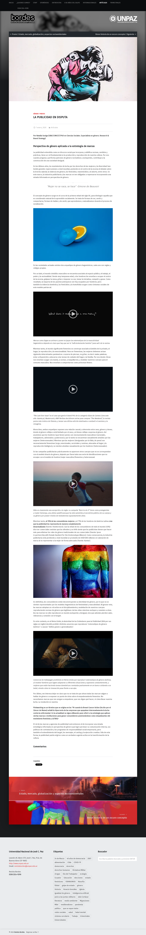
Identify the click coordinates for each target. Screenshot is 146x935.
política (57, 908)
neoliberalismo (66, 905)
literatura (58, 901)
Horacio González (70, 889)
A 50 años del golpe (72, 3)
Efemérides (44, 3)
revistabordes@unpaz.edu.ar (25, 866)
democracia (59, 866)
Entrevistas (56, 3)
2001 (89, 859)
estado (88, 878)
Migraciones (84, 901)
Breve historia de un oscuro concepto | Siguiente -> (115, 34)
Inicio (11, 3)
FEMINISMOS (71, 882)
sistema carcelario (62, 916)
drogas (57, 874)
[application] (73, 314)
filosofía (81, 882)
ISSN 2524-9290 (18, 8)
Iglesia (81, 889)
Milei (56, 905)
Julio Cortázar (83, 897)
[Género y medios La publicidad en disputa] (73, 38)
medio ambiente (70, 901)
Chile (69, 862)
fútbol (57, 885)
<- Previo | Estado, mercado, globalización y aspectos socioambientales (38, 34)
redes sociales (60, 912)
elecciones (78, 878)
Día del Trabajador (70, 874)
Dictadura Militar (79, 870)
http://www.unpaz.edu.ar (19, 863)
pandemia (79, 905)
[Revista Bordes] (23, 15)
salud (71, 912)
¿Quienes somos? (23, 3)
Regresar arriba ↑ (32, 932)
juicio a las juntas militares (65, 897)
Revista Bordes (19, 932)
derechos (70, 866)
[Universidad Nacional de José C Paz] (136, 932)
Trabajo (75, 916)
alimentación (60, 862)
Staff (35, 3)
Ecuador (58, 878)
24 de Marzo (59, 859)
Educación (68, 878)
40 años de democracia (76, 859)
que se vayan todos (70, 908)
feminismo (59, 882)
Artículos (103, 3)
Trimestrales (115, 3)
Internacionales (89, 3)
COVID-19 (77, 862)
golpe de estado (68, 885)
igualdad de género (62, 893)
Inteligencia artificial (81, 893)
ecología (83, 874)
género (80, 885)
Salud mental (80, 912)
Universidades (60, 920)
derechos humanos (62, 870)
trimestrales (85, 916)
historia (58, 889)
